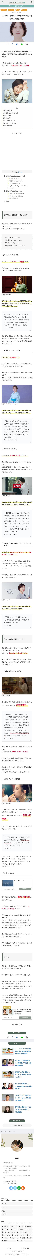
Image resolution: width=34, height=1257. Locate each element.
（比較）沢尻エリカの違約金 (16, 193)
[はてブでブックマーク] (17, 44)
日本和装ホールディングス (16, 181)
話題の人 (24, 9)
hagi (17, 1158)
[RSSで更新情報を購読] (23, 1188)
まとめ (8, 201)
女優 (18, 9)
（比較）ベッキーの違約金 (16, 196)
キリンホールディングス (15, 178)
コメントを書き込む (17, 1125)
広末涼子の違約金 (13, 198)
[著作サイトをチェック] (11, 1188)
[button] (26, 44)
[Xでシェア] (7, 44)
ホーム (9, 1248)
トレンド (12, 9)
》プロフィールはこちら (9, 1183)
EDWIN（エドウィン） (15, 183)
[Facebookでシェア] (12, 44)
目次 (16, 172)
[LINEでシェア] (21, 44)
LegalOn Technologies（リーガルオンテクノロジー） (18, 187)
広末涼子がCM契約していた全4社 (15, 176)
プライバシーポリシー (17, 1251)
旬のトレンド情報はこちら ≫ (17, 6)
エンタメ (4, 9)
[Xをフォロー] (15, 1188)
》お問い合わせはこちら (9, 1181)
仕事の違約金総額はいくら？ (14, 191)
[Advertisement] (17, 151)
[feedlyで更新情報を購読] (19, 1188)
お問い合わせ (25, 1248)
